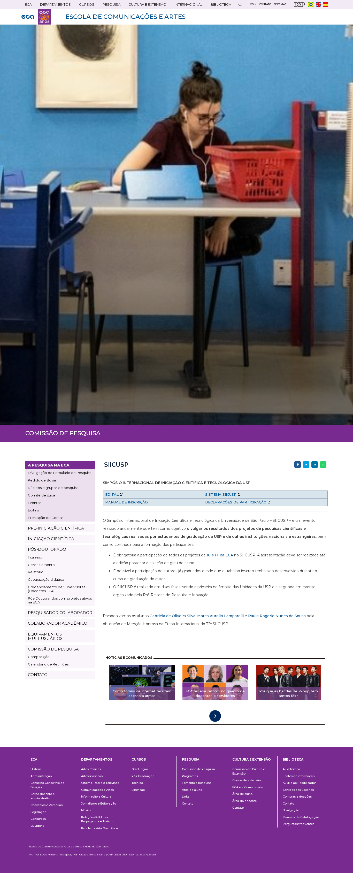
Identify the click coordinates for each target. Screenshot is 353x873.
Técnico (137, 783)
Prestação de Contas (45, 518)
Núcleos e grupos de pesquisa (53, 488)
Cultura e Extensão (145, 5)
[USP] (299, 4)
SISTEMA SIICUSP (220, 494)
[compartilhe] (297, 464)
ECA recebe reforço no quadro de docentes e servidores (215, 693)
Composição (39, 657)
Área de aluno (242, 794)
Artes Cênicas (91, 769)
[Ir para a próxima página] (215, 716)
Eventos (34, 503)
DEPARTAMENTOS (54, 5)
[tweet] (306, 464)
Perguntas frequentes (298, 824)
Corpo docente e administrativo (42, 796)
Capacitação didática (46, 579)
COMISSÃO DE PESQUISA (53, 649)
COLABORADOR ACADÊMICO (57, 623)
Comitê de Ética (41, 495)
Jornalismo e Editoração (98, 803)
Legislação (38, 812)
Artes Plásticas (92, 776)
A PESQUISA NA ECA (48, 465)
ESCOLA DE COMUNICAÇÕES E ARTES (125, 16)
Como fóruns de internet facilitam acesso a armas (142, 693)
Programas (190, 776)
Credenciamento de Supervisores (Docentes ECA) (56, 589)
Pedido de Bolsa (42, 480)
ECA (26, 5)
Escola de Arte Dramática (99, 828)
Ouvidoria (37, 826)
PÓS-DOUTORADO (47, 549)
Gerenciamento (41, 565)
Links (185, 796)
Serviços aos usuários (298, 790)
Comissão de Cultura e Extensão (248, 771)
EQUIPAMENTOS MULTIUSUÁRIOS (45, 636)
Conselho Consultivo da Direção (47, 785)
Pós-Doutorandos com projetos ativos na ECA (60, 600)
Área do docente (244, 801)
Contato (187, 803)
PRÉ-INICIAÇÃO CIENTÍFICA (56, 528)
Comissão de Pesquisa (198, 769)
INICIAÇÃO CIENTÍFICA (51, 538)
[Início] (36, 17)
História (36, 769)
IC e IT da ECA (220, 555)
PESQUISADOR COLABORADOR (60, 612)
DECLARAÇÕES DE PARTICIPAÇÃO (235, 502)
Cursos (85, 5)
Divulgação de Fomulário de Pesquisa (59, 473)
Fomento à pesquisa (196, 783)
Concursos (38, 819)
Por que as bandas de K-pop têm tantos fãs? (288, 693)
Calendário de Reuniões (48, 664)
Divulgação (291, 810)
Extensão (138, 790)
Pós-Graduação (143, 776)
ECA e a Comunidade (247, 787)
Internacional (186, 5)
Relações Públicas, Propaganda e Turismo (97, 819)
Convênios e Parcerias (46, 805)
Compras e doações (297, 796)
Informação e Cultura (96, 796)
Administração (41, 776)
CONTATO (38, 674)
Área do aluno (192, 790)
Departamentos (96, 759)
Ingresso (35, 557)
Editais (33, 510)
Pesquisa (109, 5)
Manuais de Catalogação (301, 817)
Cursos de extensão (246, 780)
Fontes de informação (298, 776)
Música (86, 810)
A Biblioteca (291, 769)
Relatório (35, 572)
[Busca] (240, 4)
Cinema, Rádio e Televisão (100, 783)
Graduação (140, 769)
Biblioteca (219, 5)
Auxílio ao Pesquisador (299, 783)
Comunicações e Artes (97, 790)
